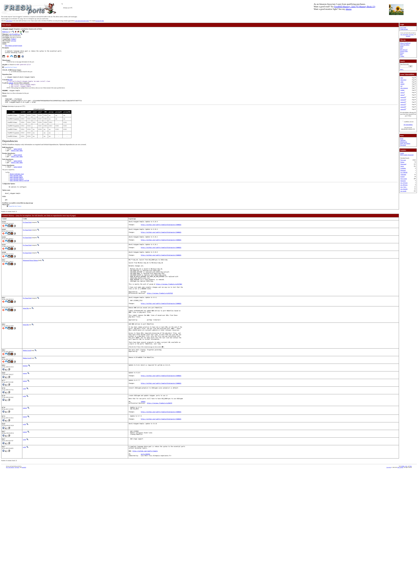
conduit (402, 90)
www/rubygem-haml (16, 175)
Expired (402, 176)
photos (348, 9)
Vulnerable (403, 174)
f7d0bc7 (13, 39)
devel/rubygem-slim (17, 174)
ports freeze (9, 21)
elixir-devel (403, 80)
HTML (402, 466)
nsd (401, 86)
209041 (143, 401)
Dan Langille (400, 467)
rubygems (13, 40)
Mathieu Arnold (27, 350)
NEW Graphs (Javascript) (407, 155)
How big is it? (403, 49)
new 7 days (403, 187)
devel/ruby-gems (17, 150)
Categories (403, 140)
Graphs (402, 153)
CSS (406, 466)
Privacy (402, 53)
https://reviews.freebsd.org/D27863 (169, 284)
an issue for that (100, 21)
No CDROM (403, 172)
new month (403, 191)
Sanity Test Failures (405, 143)
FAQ (401, 48)
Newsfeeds (403, 145)
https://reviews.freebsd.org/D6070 (159, 403)
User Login (403, 27)
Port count (403, 160)
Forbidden (403, 168)
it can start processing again (82, 21)
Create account (404, 29)
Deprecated (403, 164)
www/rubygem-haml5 (16, 177)
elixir (401, 78)
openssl (402, 92)
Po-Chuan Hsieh (27, 222)
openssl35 (403, 102)
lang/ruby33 (17, 149)
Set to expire (403, 178)
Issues (401, 46)
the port (10, 79)
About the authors (404, 45)
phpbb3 (402, 84)
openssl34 (403, 97)
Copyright (388, 467)
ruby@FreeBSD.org (14, 34)
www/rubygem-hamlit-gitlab (19, 180)
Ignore (402, 166)
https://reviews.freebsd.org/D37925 (160, 293)
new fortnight (403, 189)
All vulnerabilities (408, 124)
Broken (402, 162)
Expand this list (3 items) (10, 67)
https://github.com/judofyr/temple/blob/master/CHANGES (161, 224)
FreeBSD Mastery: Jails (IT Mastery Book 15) (354, 6)
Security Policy (404, 51)
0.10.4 (4, 32)
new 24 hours (404, 183)
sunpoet (25, 373)
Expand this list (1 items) (14, 206)
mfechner (25, 366)
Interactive (403, 181)
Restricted (403, 170)
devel (7, 32)
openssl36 (403, 107)
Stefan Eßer (26, 308)
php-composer (404, 88)
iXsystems (411, 34)
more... (402, 69)
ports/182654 (145, 454)
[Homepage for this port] (3, 57)
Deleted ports (403, 142)
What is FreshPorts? (405, 43)
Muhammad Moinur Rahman (30, 260)
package (11, 83)
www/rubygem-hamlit (17, 179)
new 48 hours (404, 185)
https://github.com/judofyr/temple (13, 45)
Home (401, 138)
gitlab (401, 82)
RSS (411, 466)
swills (24, 388)
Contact (402, 56)
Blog (401, 54)
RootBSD (408, 36)
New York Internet (404, 34)
